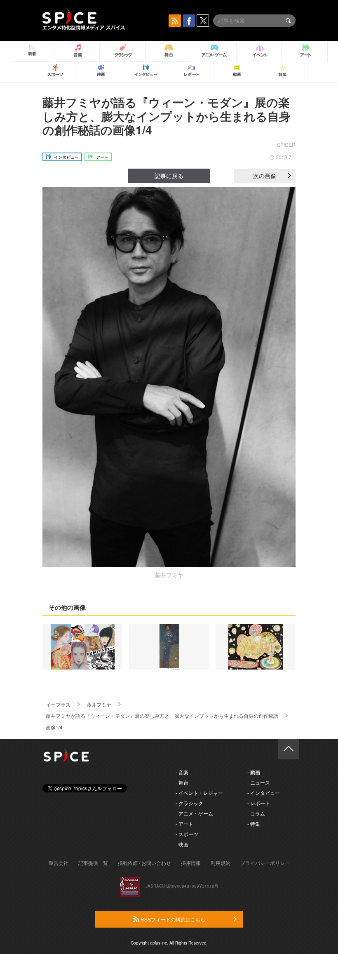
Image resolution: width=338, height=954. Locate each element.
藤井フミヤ (99, 704)
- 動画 (253, 771)
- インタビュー (263, 792)
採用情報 (191, 862)
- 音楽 (182, 771)
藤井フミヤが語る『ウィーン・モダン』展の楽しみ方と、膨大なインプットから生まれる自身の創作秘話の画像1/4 (166, 116)
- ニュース (258, 782)
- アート (184, 823)
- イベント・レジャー (199, 792)
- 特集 (253, 823)
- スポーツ (187, 833)
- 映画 (182, 844)
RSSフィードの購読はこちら (172, 919)
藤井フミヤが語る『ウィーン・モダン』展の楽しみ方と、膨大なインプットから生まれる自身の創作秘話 (162, 715)
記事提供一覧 (93, 862)
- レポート (258, 802)
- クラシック (189, 802)
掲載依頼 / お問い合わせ (144, 862)
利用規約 (220, 862)
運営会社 (58, 862)
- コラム (256, 813)
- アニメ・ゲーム (194, 813)
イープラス (58, 704)
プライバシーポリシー (265, 862)
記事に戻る (169, 176)
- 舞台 (182, 782)
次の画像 (264, 176)
